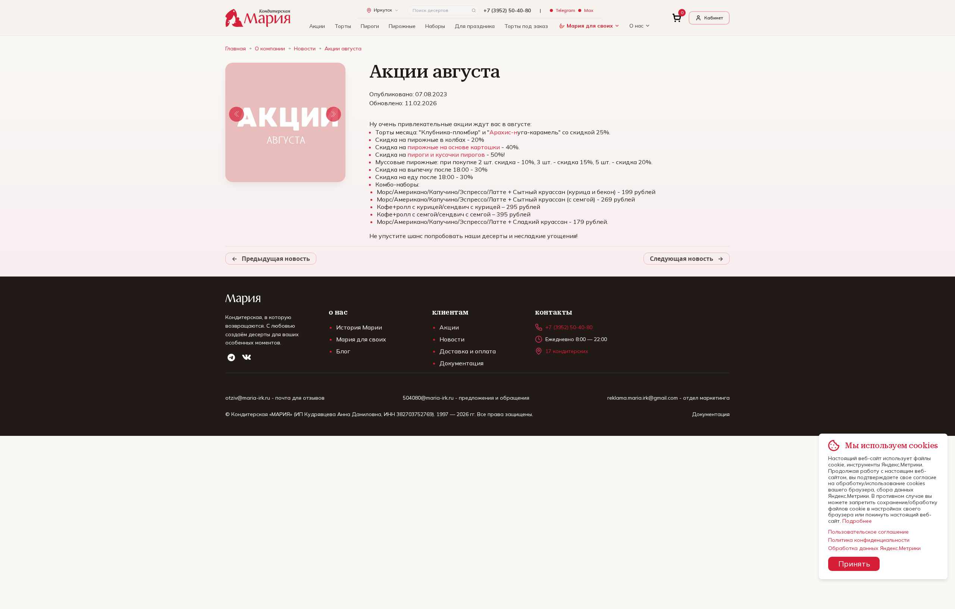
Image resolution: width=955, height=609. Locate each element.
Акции (317, 26)
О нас (636, 25)
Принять (854, 563)
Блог (343, 351)
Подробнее (857, 521)
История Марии (359, 327)
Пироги (370, 26)
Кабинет (713, 18)
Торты (343, 26)
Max (588, 10)
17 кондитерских (566, 351)
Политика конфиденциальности (868, 540)
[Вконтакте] (246, 357)
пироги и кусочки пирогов (446, 154)
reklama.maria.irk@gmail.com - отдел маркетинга (668, 397)
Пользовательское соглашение (868, 532)
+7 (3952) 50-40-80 (507, 10)
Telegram (565, 10)
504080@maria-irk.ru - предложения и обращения (466, 397)
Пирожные (402, 26)
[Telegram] (231, 357)
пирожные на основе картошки (453, 147)
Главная (235, 48)
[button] (236, 114)
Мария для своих (590, 25)
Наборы (435, 26)
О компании (270, 48)
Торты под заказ (526, 26)
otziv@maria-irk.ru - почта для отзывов (275, 397)
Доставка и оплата (467, 351)
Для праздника (475, 26)
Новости (305, 48)
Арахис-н (503, 132)
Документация (461, 363)
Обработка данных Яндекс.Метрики (874, 548)
